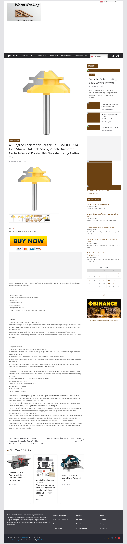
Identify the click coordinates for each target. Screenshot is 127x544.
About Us (24, 56)
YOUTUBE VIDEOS (81, 56)
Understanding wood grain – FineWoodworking (110, 105)
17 (94, 283)
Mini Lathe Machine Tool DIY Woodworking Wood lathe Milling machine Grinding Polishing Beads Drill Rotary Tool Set (45, 488)
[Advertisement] (63, 38)
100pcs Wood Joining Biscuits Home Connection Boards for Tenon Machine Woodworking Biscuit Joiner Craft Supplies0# (26, 441)
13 (109, 280)
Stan (25, 161)
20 (109, 283)
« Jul (103, 295)
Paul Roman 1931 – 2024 (110, 127)
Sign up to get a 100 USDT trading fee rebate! (104, 320)
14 (113, 280)
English (97, 56)
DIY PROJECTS (80, 520)
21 (113, 283)
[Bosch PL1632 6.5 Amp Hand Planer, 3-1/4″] (72, 456)
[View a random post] (117, 55)
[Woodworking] (9, 55)
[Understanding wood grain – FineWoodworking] (93, 106)
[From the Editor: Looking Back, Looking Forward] (104, 70)
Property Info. (58, 528)
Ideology (92, 75)
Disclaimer (56, 524)
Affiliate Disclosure (59, 515)
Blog (33, 56)
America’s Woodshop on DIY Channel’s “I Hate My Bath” (64, 439)
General (79, 515)
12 (104, 280)
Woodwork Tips (81, 528)
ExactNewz (54, 56)
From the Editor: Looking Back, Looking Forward (103, 80)
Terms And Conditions (60, 520)
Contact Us (42, 56)
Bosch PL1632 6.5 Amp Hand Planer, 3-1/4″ (71, 478)
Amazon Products (14, 140)
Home (15, 56)
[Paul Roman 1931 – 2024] (93, 129)
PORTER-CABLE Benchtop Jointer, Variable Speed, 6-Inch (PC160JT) (17, 476)
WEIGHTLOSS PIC (66, 56)
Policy (102, 524)
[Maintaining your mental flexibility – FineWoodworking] (93, 118)
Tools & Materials (82, 524)
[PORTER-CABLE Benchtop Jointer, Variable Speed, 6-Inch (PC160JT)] (19, 456)
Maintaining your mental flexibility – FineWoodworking (110, 117)
